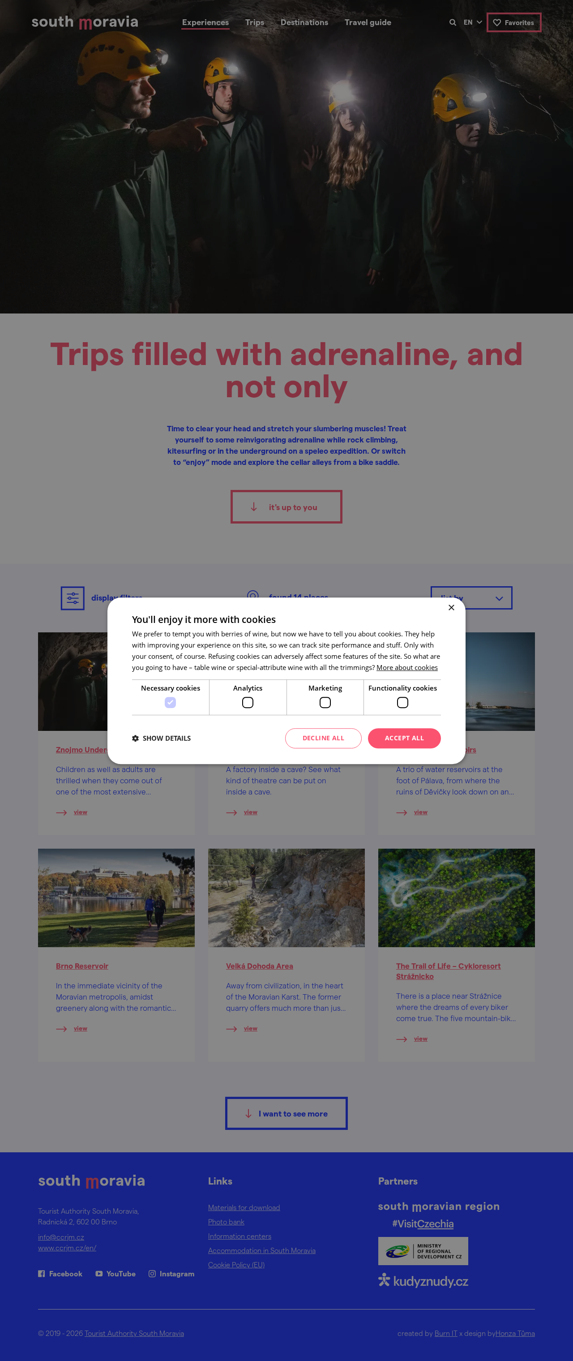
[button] (161, 738)
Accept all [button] (404, 738)
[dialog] (286, 680)
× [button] (451, 608)
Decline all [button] (323, 738)
